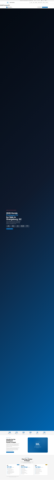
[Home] (30, 2)
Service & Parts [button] (40, 2)
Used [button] (33, 2)
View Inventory (39, 7)
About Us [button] (46, 2)
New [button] (31, 2)
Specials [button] (36, 2)
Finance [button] (44, 2)
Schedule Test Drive (45, 7)
